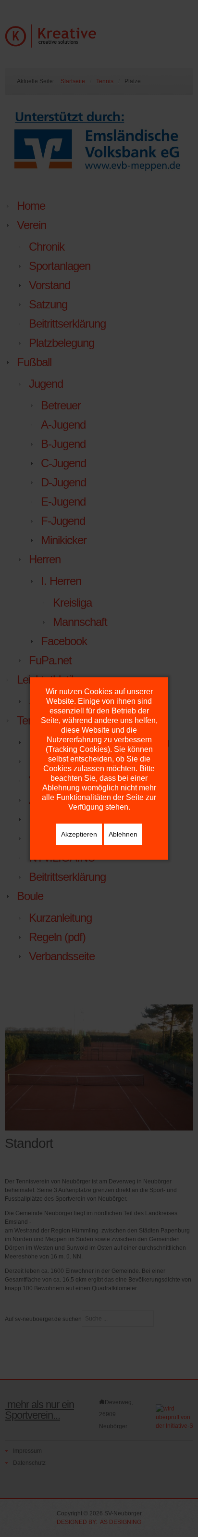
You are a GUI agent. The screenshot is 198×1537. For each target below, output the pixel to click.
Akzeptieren (79, 834)
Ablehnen (123, 834)
